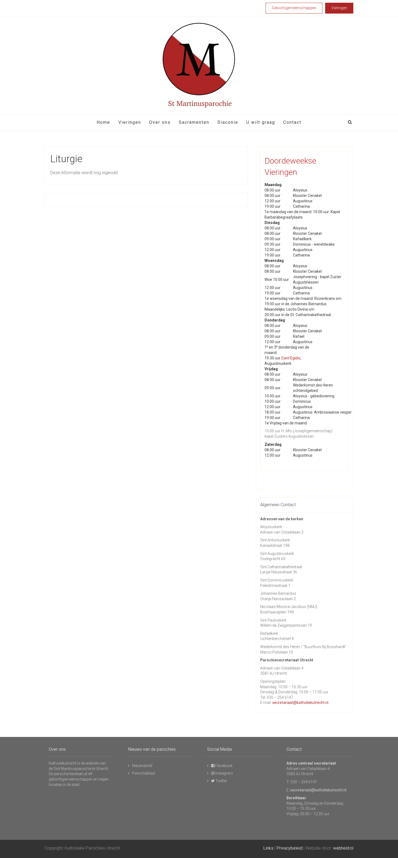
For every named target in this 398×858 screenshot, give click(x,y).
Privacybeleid (289, 848)
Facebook (223, 765)
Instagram (223, 773)
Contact (292, 122)
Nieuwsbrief (142, 765)
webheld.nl (343, 848)
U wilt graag (260, 122)
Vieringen (129, 122)
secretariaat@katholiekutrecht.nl (300, 702)
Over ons (160, 122)
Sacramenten (194, 122)
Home (103, 122)
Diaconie (227, 122)
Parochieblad (143, 773)
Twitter (221, 781)
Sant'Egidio (291, 358)
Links (268, 848)
